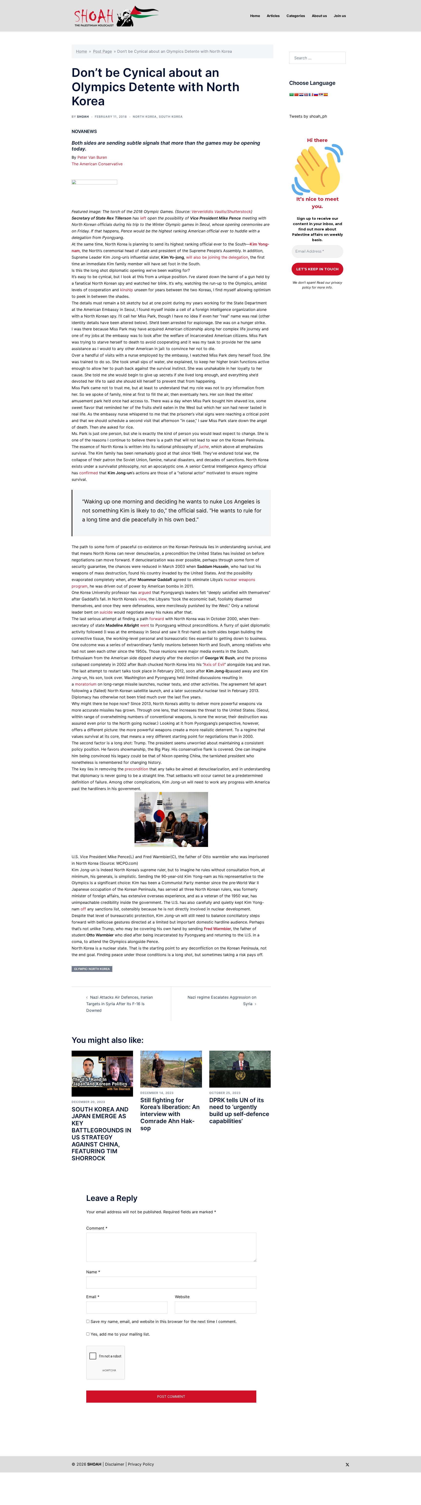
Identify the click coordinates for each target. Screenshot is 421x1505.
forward (156, 618)
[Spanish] (325, 95)
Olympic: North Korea (92, 969)
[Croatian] (301, 95)
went (144, 625)
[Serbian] (320, 95)
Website (182, 1296)
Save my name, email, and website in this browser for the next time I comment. (164, 1321)
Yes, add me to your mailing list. (119, 1334)
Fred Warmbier (217, 928)
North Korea (145, 116)
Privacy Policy (141, 1464)
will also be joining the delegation (217, 257)
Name (93, 1271)
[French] (311, 95)
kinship (126, 289)
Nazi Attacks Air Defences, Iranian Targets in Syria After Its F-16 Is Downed (119, 1004)
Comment (96, 1228)
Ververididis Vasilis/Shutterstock (221, 211)
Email (92, 1296)
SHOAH (83, 116)
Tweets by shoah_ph (308, 116)
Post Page (102, 51)
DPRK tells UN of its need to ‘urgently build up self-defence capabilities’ (239, 1111)
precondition (136, 768)
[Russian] (316, 95)
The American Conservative (97, 163)
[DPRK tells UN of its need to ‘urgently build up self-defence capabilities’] (240, 1068)
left (143, 218)
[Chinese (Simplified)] (296, 95)
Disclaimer (114, 1464)
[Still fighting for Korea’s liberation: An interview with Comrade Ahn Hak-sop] (171, 1068)
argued (144, 592)
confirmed (88, 472)
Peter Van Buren (92, 157)
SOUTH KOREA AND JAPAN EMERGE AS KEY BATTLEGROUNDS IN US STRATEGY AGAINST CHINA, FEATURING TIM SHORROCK (101, 1134)
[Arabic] (291, 95)
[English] (306, 95)
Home (81, 51)
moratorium (85, 684)
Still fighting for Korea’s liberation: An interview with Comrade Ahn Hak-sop (170, 1114)
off (83, 909)
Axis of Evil (214, 664)
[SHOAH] (115, 15)
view (142, 599)
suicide (106, 612)
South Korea (171, 116)
